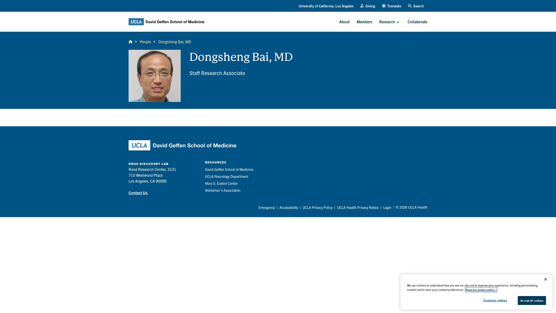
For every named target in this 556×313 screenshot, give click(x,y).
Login (387, 207)
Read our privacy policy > (481, 289)
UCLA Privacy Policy (318, 207)
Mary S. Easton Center (221, 183)
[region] (476, 292)
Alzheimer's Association (222, 190)
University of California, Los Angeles (326, 6)
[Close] (545, 279)
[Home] (130, 42)
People (145, 41)
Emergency (266, 207)
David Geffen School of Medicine (229, 169)
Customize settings (495, 300)
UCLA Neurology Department (226, 176)
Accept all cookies (531, 300)
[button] (392, 6)
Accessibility (289, 207)
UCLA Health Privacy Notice (358, 207)
